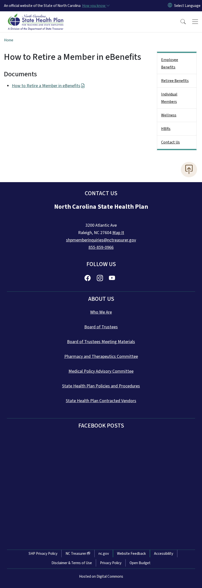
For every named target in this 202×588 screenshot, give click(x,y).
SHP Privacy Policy (43, 553)
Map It (118, 233)
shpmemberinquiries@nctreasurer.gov (101, 240)
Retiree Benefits (175, 80)
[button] (180, 22)
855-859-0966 (101, 247)
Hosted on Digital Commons (101, 576)
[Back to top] (189, 169)
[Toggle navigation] (195, 22)
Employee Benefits (169, 63)
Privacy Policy (110, 563)
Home (8, 40)
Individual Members (169, 98)
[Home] (35, 17)
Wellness (168, 115)
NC (76, 553)
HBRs (165, 128)
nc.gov (104, 553)
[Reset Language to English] (170, 5)
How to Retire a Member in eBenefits (46, 86)
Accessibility (163, 553)
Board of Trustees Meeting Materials (101, 342)
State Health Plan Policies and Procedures (101, 386)
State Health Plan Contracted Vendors (101, 401)
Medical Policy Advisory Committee (101, 371)
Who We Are (101, 312)
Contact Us (170, 142)
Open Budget (140, 563)
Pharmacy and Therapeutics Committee (101, 356)
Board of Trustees (101, 327)
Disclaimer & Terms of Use (71, 563)
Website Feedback (131, 553)
